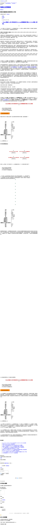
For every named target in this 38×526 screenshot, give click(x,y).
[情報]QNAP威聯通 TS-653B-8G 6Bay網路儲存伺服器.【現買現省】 (13, 446)
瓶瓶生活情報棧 (5, 7)
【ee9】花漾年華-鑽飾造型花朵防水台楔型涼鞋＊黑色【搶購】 (12, 445)
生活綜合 (7, 14)
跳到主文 (1, 9)
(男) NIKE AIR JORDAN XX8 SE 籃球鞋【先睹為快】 (11, 450)
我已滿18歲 (2, 524)
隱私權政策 (24, 513)
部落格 (3, 17)
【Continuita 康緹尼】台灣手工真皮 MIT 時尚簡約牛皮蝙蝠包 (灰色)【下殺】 (14, 451)
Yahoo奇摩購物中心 (6, 99)
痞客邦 (5, 463)
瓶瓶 (1, 457)
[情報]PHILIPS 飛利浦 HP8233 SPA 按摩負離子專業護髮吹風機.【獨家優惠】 (14, 449)
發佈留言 (2, 474)
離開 (5, 524)
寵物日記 (7, 465)
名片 (3, 18)
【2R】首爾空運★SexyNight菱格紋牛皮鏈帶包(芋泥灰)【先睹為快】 (13, 447)
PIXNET (12, 513)
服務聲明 (28, 513)
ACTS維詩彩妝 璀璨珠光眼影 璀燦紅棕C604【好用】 (11, 448)
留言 (7, 463)
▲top (1, 467)
